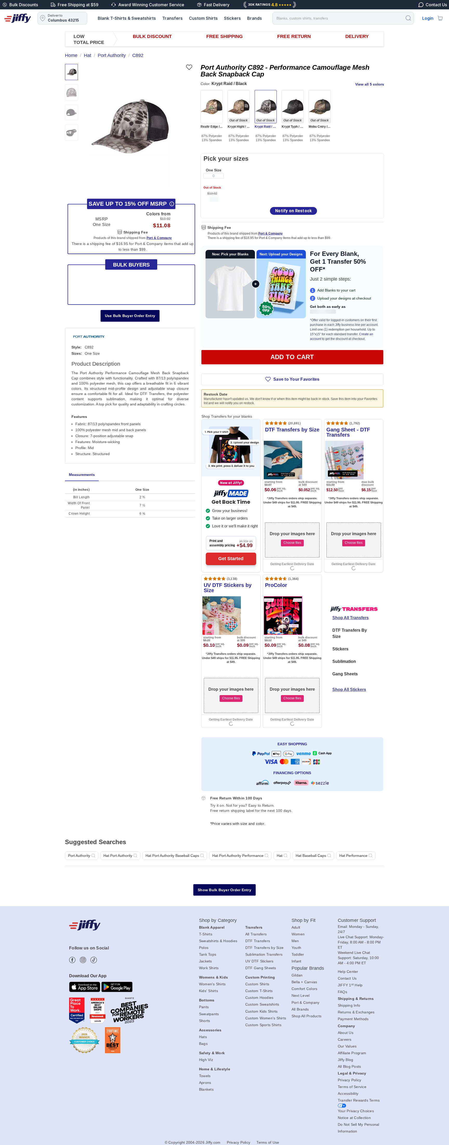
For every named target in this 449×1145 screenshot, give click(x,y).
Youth (296, 948)
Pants (204, 1007)
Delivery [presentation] (357, 36)
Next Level (301, 995)
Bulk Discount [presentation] (152, 36)
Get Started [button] (230, 558)
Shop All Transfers (350, 618)
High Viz (206, 1060)
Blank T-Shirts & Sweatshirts (127, 18)
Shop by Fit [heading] (303, 920)
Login (427, 18)
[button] (129, 126)
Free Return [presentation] (294, 36)
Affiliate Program (352, 1053)
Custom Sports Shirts (263, 1025)
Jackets (205, 961)
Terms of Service (352, 1087)
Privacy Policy (349, 1080)
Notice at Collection (354, 1118)
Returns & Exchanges (356, 1012)
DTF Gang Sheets (260, 968)
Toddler (298, 954)
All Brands (300, 1009)
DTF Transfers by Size (264, 948)
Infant (296, 961)
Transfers (172, 18)
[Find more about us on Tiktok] (93, 960)
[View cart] (440, 18)
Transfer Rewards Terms (359, 1100)
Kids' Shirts (208, 991)
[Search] (408, 18)
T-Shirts (205, 934)
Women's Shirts (212, 984)
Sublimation (344, 661)
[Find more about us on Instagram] (83, 960)
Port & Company (270, 233)
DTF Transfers (257, 941)
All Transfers (256, 934)
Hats (203, 1037)
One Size (213, 170)
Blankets (206, 1089)
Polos (203, 948)
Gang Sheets (345, 674)
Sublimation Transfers (263, 954)
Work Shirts (209, 968)
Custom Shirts (203, 18)
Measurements (82, 475)
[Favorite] (189, 67)
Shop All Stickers (349, 689)
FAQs (342, 992)
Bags (203, 1044)
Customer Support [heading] (357, 920)
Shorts (204, 1021)
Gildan (297, 975)
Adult (296, 927)
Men (295, 941)
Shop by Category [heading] (218, 920)
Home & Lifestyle (214, 1069)
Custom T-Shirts (259, 991)
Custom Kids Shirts (261, 1011)
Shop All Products (306, 1016)
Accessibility (348, 1093)
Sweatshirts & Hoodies (218, 941)
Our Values (347, 1046)
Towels (205, 1076)
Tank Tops (207, 954)
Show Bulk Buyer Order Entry (224, 890)
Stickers (232, 18)
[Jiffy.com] (17, 18)
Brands (254, 18)
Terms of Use (267, 1142)
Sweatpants (209, 1014)
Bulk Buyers (131, 265)
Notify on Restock (293, 210)
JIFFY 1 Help (350, 985)
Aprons (205, 1083)
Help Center (348, 971)
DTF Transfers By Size (349, 633)
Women (298, 934)
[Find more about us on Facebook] (72, 960)
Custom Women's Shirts (265, 1018)
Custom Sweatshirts (262, 1004)
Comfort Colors (305, 989)
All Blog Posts (349, 1066)
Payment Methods (353, 1019)
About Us (345, 1033)
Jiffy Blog (345, 1060)
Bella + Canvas (304, 982)
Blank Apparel (211, 927)
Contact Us (347, 978)
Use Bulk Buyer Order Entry (130, 316)
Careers (345, 1039)
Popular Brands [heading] (308, 968)
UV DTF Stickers (259, 961)
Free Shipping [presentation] (224, 36)
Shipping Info (349, 1005)
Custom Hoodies (259, 997)
